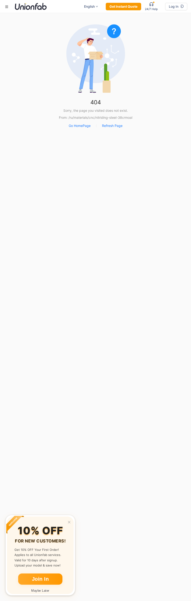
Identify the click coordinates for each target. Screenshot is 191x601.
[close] (69, 522)
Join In (40, 579)
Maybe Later (40, 590)
